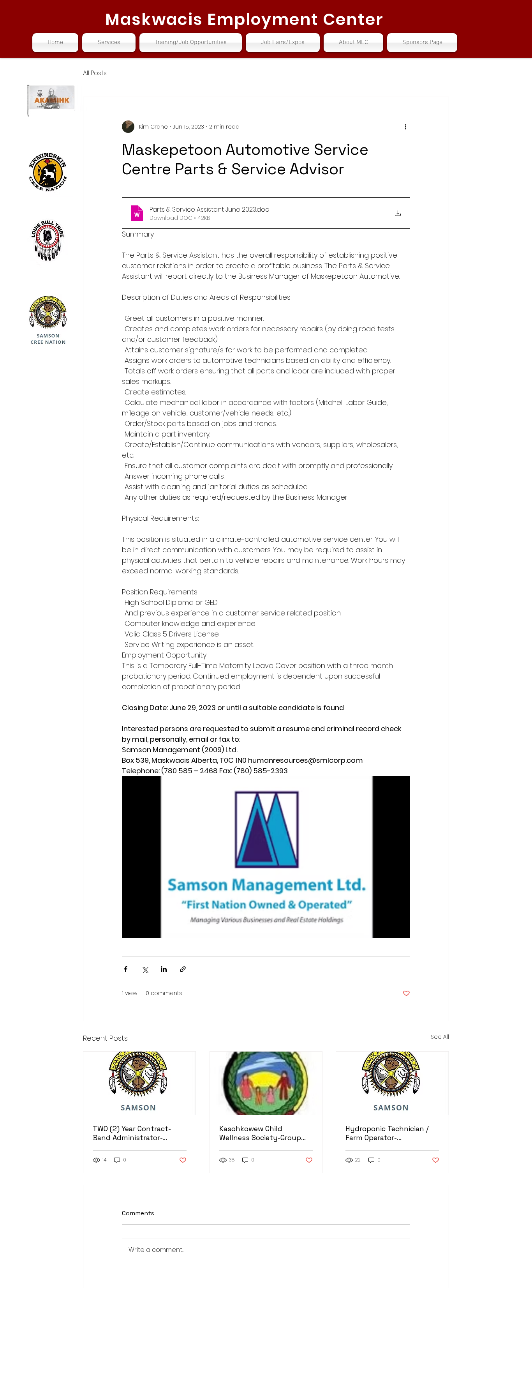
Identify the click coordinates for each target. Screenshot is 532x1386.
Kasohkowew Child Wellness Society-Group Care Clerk (260, 1133)
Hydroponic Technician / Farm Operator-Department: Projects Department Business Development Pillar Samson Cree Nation (387, 1133)
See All (440, 1037)
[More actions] (405, 126)
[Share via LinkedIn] (163, 969)
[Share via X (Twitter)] (144, 969)
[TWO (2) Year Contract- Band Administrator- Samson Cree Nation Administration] (139, 1083)
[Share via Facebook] (125, 969)
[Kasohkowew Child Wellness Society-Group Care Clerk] (266, 1083)
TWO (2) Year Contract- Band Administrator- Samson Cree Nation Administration (132, 1133)
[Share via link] (183, 969)
